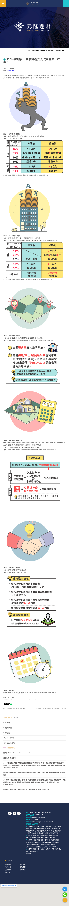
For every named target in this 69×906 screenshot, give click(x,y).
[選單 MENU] (3, 3)
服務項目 (8, 864)
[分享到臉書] (14, 813)
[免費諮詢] (66, 3)
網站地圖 (28, 853)
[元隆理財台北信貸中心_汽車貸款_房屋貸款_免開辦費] (34, 27)
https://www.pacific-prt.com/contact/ (20, 753)
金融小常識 (35, 50)
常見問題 (23, 867)
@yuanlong (34, 819)
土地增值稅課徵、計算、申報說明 (15, 708)
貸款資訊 (23, 864)
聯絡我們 (8, 872)
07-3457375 (10, 738)
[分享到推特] (10, 813)
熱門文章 (8, 867)
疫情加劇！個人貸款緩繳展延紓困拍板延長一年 (49, 708)
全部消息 (7, 723)
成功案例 (7, 733)
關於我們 (23, 870)
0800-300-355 (39, 815)
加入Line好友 (11, 743)
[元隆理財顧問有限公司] (34, 3)
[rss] (19, 813)
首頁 (29, 50)
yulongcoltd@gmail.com (39, 817)
